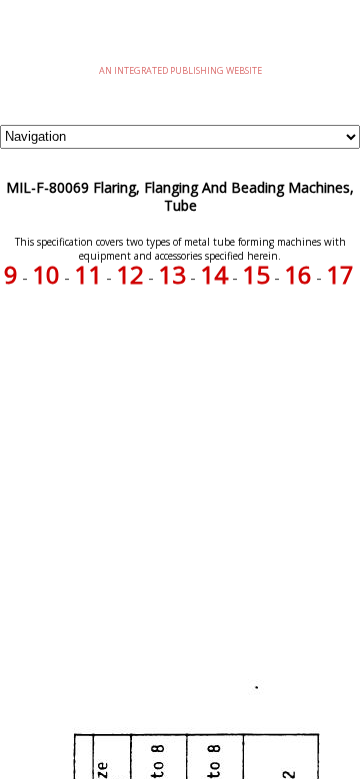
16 (298, 274)
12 (130, 274)
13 (172, 274)
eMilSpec (180, 39)
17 (340, 274)
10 (46, 274)
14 (214, 274)
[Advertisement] (180, 476)
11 (88, 274)
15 (256, 274)
